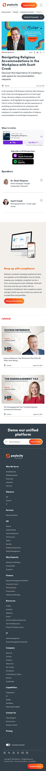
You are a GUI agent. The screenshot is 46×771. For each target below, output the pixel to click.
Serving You (10, 671)
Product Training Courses (14, 627)
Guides (8, 606)
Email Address (14, 442)
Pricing (9, 731)
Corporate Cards (12, 584)
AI (6, 696)
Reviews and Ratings (13, 562)
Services (10, 510)
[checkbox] (8, 745)
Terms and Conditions (21, 761)
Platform (10, 491)
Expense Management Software (17, 580)
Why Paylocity (12, 557)
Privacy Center (8, 761)
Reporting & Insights (13, 707)
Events (8, 616)
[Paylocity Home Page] (10, 5)
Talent (8, 540)
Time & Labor (10, 537)
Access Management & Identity (16, 642)
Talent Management (13, 551)
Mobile (8, 699)
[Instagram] (27, 753)
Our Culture (10, 667)
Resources (10, 600)
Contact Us (11, 712)
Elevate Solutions (12, 515)
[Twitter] (9, 753)
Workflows (9, 703)
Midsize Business (11, 475)
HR (7, 497)
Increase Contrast (18, 745)
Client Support (11, 718)
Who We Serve (12, 466)
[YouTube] (22, 753)
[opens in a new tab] (23, 155)
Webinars (9, 613)
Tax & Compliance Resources (16, 620)
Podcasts (9, 609)
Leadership (10, 681)
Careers (9, 656)
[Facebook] (13, 753)
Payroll (8, 526)
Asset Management (12, 638)
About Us (9, 653)
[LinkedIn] (4, 753)
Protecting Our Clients (13, 674)
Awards (8, 678)
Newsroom (9, 663)
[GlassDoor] (18, 753)
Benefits (9, 544)
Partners (9, 486)
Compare (9, 569)
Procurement (10, 591)
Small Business (11, 471)
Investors (9, 660)
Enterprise (9, 479)
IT (6, 504)
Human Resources (12, 533)
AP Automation (11, 587)
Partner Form (10, 721)
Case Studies (10, 566)
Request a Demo (11, 725)
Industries (9, 482)
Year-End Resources (13, 623)
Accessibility (32, 761)
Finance (8, 500)
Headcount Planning (13, 595)
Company (10, 647)
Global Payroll (11, 530)
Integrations (10, 692)
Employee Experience (13, 547)
